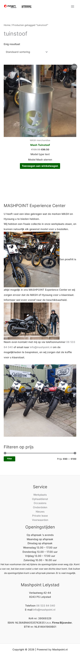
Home (7, 25)
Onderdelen (40, 507)
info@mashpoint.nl (41, 347)
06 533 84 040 (45, 605)
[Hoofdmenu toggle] (72, 6)
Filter (9, 458)
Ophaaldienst (40, 499)
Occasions (40, 503)
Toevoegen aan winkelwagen (40, 165)
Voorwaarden (40, 519)
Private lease (40, 515)
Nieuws (40, 511)
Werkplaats (40, 494)
